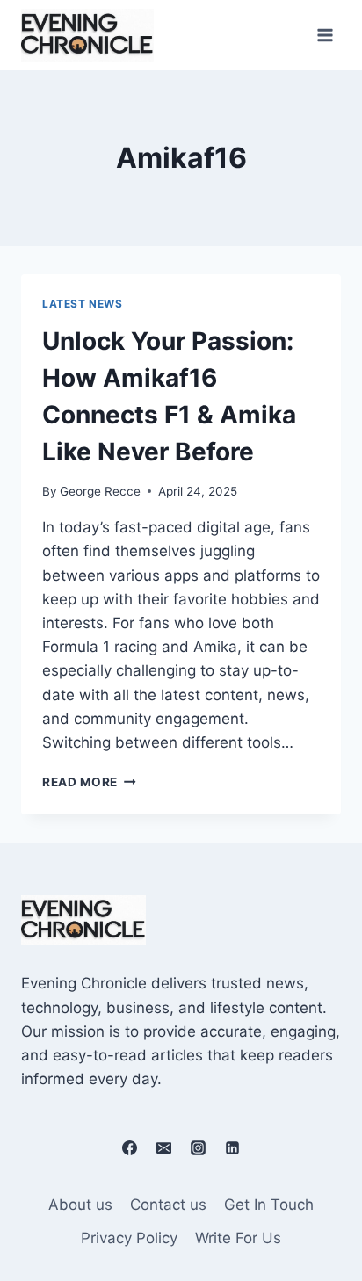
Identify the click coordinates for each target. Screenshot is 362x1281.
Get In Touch (269, 1204)
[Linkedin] (233, 1147)
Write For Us (238, 1238)
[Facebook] (129, 1147)
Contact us (168, 1204)
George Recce (100, 491)
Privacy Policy (129, 1238)
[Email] (163, 1147)
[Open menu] (324, 34)
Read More (89, 782)
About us (80, 1204)
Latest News (82, 303)
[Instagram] (199, 1147)
